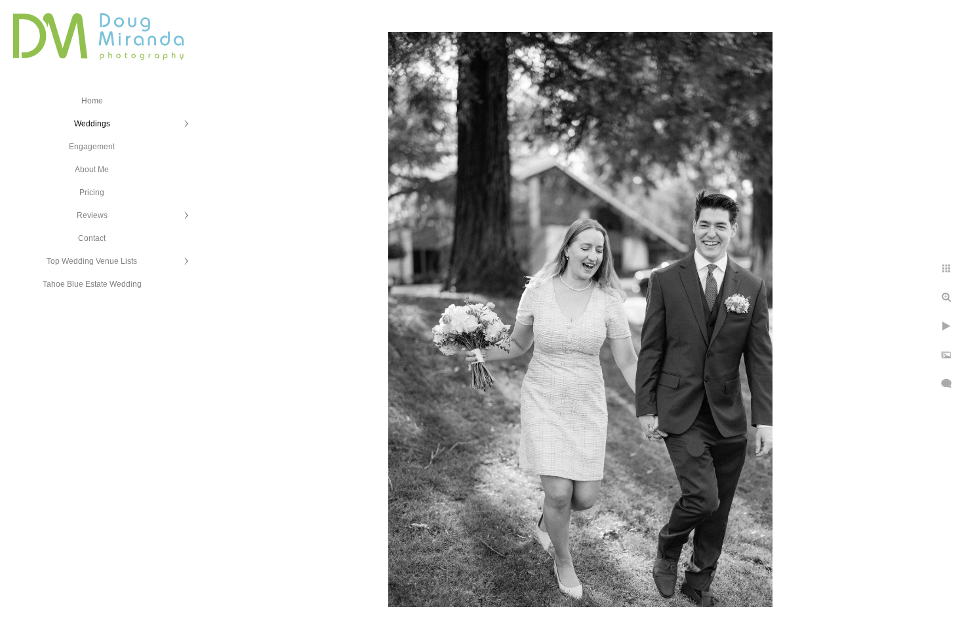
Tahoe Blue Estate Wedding (92, 284)
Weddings (92, 123)
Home (92, 100)
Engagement (92, 146)
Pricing (91, 192)
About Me (92, 169)
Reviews (92, 215)
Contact (92, 238)
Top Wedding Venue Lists (92, 261)
